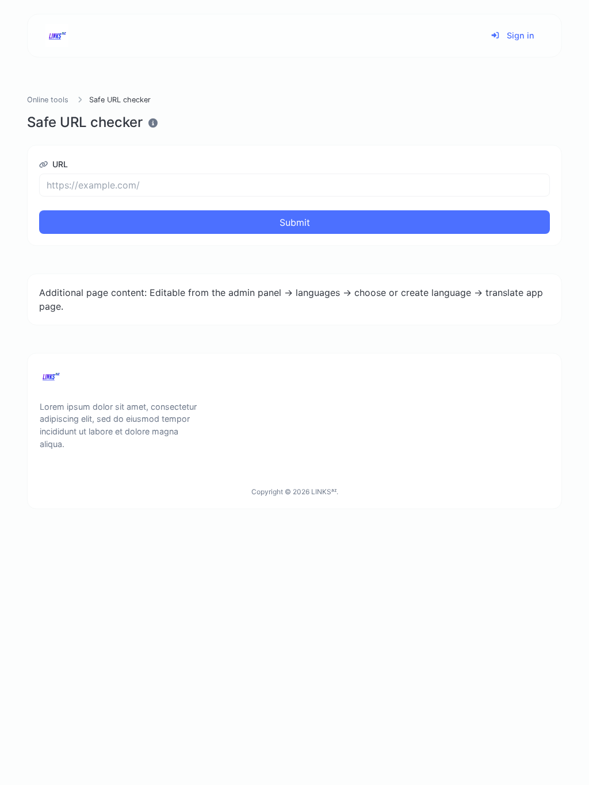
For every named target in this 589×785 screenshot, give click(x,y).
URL (59, 164)
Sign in (519, 35)
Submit (295, 222)
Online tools (47, 99)
